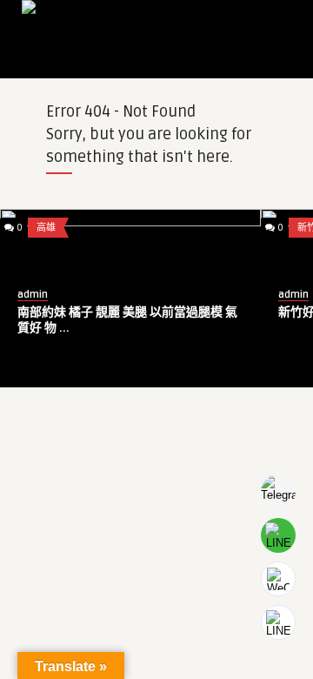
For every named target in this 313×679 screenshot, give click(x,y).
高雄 (46, 227)
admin (32, 294)
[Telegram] (278, 491)
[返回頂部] (278, 622)
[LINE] (278, 535)
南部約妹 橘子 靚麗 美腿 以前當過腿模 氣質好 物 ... (127, 320)
